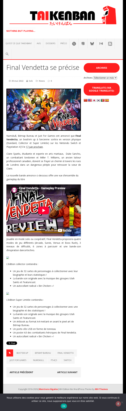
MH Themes (101, 389)
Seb (31, 80)
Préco (63, 43)
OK (63, 406)
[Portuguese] (103, 100)
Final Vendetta (66, 352)
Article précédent (21, 372)
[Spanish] (107, 100)
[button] (7, 54)
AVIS (39, 43)
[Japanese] (94, 100)
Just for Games (18, 360)
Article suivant (67, 372)
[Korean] (98, 100)
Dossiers (50, 43)
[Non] (122, 402)
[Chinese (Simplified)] (86, 100)
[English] (90, 100)
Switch (67, 360)
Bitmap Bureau (43, 352)
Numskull (38, 360)
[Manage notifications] (118, 403)
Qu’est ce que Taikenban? (19, 43)
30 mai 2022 (17, 80)
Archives (88, 77)
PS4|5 (54, 360)
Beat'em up (22, 352)
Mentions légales (48, 389)
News (42, 80)
